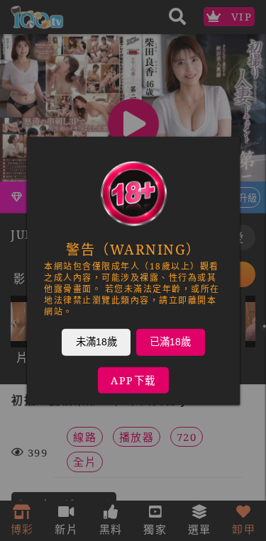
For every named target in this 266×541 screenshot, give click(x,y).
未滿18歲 (95, 341)
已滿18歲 (170, 341)
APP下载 (133, 379)
